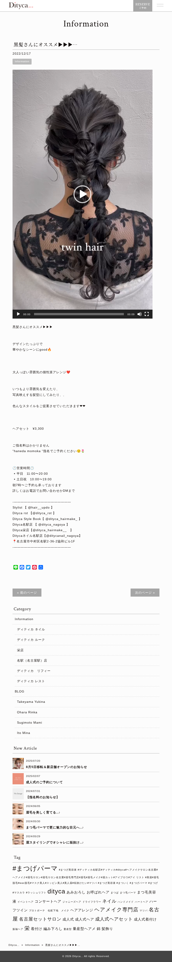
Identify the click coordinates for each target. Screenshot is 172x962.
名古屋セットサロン (40, 919)
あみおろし (76, 892)
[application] (83, 194)
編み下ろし (52, 929)
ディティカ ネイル (31, 629)
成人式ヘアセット (114, 919)
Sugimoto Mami (29, 722)
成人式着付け (145, 919)
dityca (56, 891)
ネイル (109, 901)
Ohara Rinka (27, 712)
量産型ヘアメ (84, 929)
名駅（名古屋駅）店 (32, 660)
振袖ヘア (18, 929)
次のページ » (145, 592)
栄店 (20, 650)
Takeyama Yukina (31, 701)
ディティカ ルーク (31, 639)
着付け (36, 929)
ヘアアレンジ (81, 910)
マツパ (144, 910)
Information (22, 61)
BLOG (19, 691)
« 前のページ (27, 592)
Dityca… (14, 945)
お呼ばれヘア (98, 892)
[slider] (79, 314)
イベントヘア (25, 901)
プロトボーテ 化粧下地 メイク (49, 910)
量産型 (68, 929)
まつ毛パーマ (128, 892)
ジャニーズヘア (71, 901)
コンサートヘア (48, 901)
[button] (82, 194)
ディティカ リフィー (34, 671)
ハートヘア (141, 901)
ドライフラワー (91, 901)
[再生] (18, 314)
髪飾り (107, 929)
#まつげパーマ (35, 868)
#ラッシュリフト (36, 892)
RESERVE (142, 5)
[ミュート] (139, 314)
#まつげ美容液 (68, 869)
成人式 (68, 919)
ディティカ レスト (31, 681)
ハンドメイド (126, 901)
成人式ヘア (84, 919)
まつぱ (115, 892)
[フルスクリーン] (146, 314)
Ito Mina (23, 733)
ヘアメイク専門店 (116, 909)
